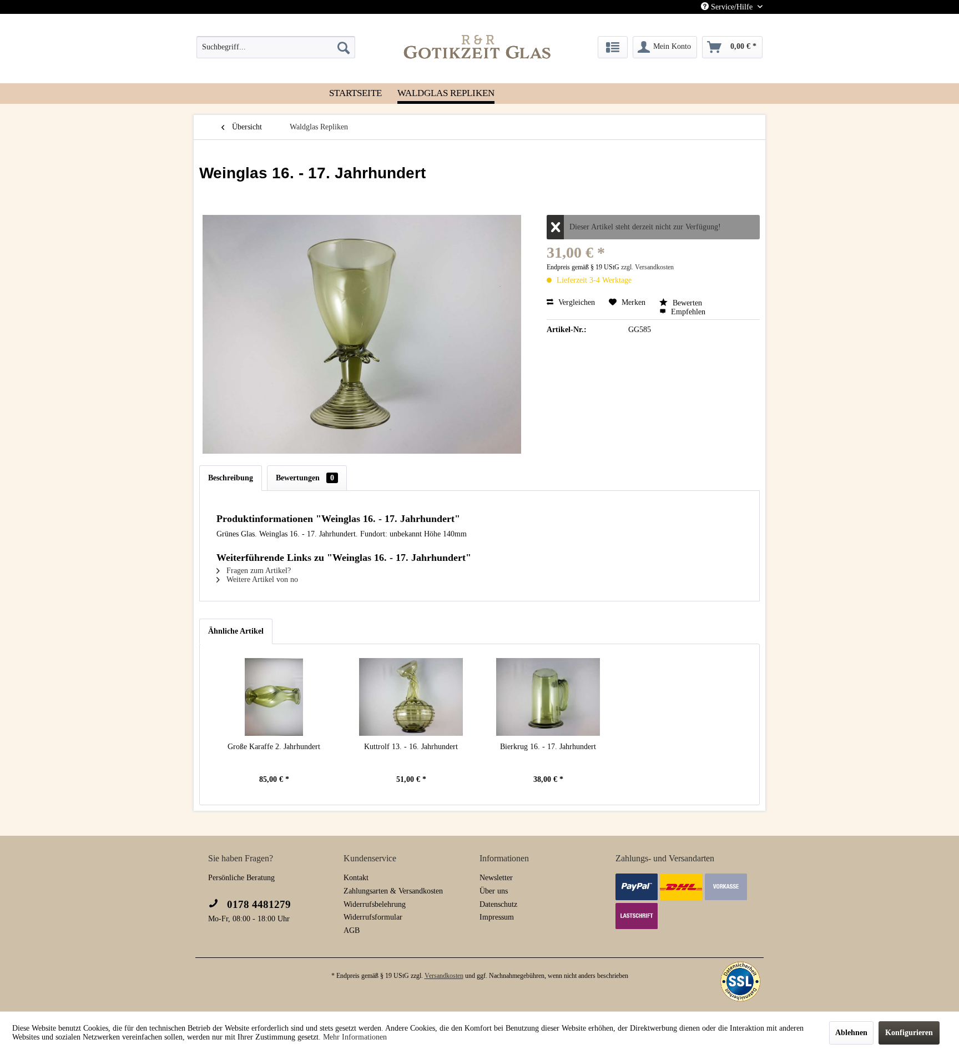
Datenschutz (498, 904)
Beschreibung (230, 478)
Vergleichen (575, 302)
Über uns (494, 891)
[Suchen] (343, 47)
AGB (352, 930)
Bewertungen (305, 478)
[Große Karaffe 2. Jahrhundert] (274, 697)
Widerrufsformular (373, 917)
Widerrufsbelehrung (375, 904)
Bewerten (686, 303)
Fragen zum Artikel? (257, 570)
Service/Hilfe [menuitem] (732, 7)
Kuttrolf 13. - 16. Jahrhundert (411, 746)
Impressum (497, 917)
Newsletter (496, 878)
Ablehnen (851, 1032)
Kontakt (356, 878)
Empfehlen (687, 312)
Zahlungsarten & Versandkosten (393, 891)
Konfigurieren (909, 1032)
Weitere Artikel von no (261, 579)
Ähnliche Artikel (236, 631)
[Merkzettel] (613, 47)
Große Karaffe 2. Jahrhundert (274, 746)
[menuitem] (275, 47)
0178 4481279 (257, 904)
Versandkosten (444, 976)
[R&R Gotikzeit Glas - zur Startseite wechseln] (477, 46)
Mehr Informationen (355, 1037)
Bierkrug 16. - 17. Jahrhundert (548, 746)
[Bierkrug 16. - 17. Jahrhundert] (548, 697)
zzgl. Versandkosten (647, 267)
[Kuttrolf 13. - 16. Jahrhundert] (411, 697)
